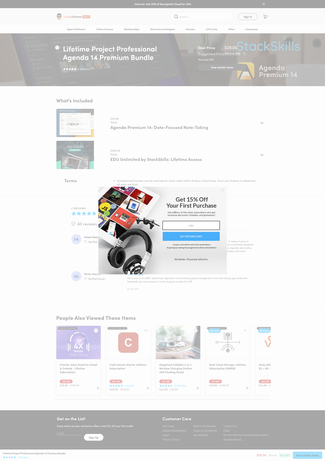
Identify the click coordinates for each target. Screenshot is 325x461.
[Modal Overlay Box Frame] (162, 230)
